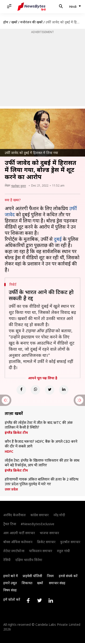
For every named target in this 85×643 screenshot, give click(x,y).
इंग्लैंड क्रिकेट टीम (16, 432)
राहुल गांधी (63, 551)
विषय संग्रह (10, 590)
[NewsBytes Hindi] (31, 6)
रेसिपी (7, 560)
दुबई (58, 239)
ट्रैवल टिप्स (9, 524)
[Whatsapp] (35, 390)
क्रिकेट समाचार (46, 542)
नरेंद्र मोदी (59, 515)
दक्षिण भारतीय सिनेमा (28, 560)
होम (5, 22)
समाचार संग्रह (57, 583)
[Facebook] (21, 390)
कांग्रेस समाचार (39, 515)
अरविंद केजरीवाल (14, 515)
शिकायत (27, 583)
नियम (50, 576)
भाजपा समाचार (49, 533)
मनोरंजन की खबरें (31, 22)
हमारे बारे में (10, 576)
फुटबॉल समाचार (70, 542)
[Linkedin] (63, 390)
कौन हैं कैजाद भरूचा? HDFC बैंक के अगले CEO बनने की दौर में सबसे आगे (41, 444)
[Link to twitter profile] (39, 600)
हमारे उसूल (10, 583)
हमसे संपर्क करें (68, 576)
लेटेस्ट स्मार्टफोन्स (13, 551)
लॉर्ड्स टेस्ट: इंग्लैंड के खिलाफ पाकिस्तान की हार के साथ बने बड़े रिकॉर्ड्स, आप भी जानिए (42, 463)
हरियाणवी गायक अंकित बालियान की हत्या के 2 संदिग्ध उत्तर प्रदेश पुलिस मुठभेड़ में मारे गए (41, 482)
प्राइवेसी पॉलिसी (32, 576)
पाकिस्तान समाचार (40, 551)
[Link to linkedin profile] (50, 600)
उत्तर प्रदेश (11, 489)
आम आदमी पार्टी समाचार (19, 533)
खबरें (14, 22)
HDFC (9, 451)
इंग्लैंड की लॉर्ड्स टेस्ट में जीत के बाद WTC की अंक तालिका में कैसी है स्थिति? (39, 425)
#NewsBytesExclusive (37, 524)
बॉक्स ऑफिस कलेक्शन (17, 542)
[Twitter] (49, 390)
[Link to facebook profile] (28, 600)
